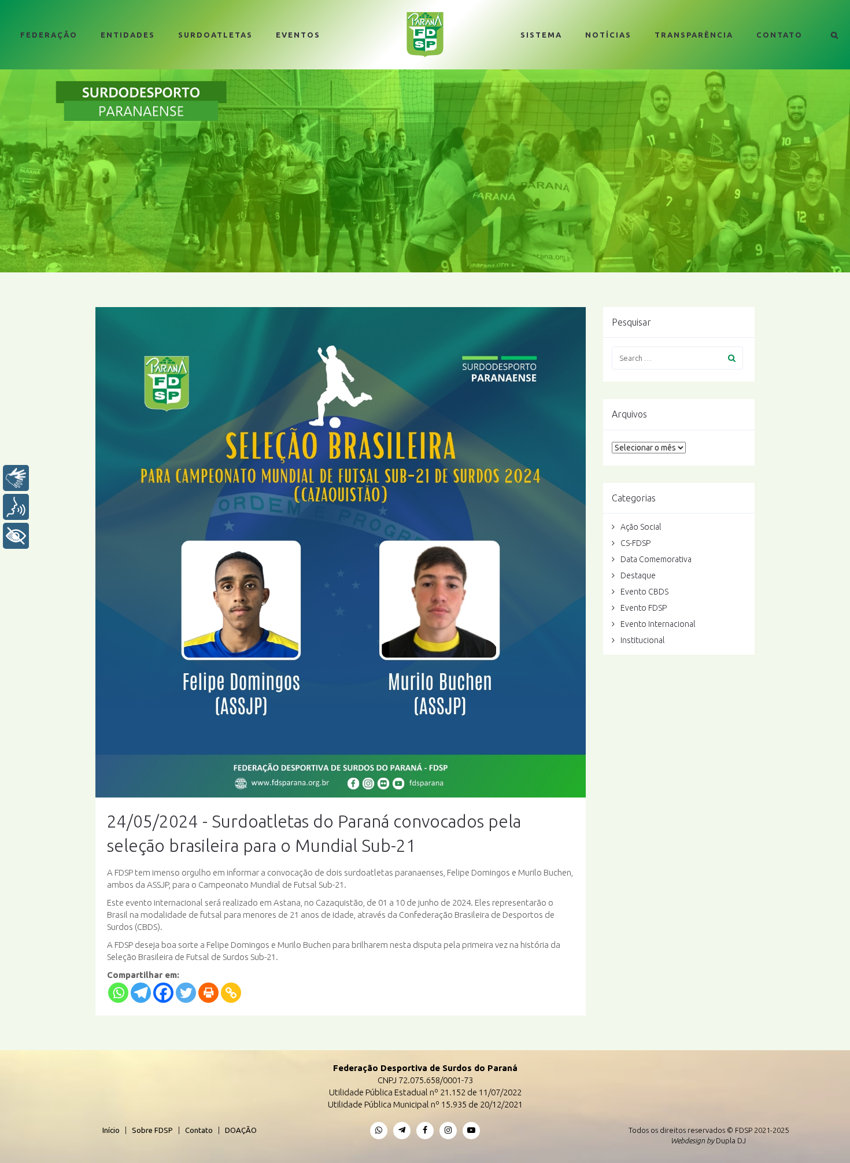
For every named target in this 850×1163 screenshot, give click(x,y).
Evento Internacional (657, 624)
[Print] (208, 993)
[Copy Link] (231, 993)
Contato (779, 35)
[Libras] (16, 478)
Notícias (608, 35)
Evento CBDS (644, 591)
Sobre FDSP (152, 1130)
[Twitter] (186, 993)
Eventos (298, 35)
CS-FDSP (635, 543)
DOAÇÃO (241, 1130)
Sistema (541, 35)
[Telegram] (141, 993)
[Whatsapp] (118, 993)
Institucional (642, 640)
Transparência (694, 35)
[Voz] (16, 507)
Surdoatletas (215, 35)
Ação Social (640, 526)
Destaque (638, 575)
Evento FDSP (643, 607)
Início (111, 1130)
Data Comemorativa (656, 559)
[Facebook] (163, 993)
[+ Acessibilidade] (16, 536)
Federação (48, 35)
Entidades (128, 35)
